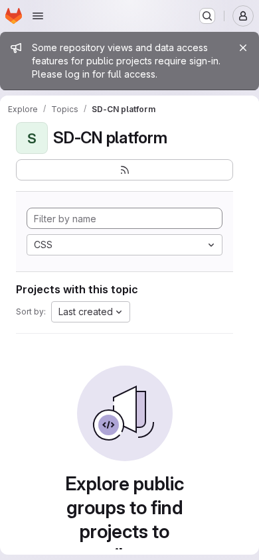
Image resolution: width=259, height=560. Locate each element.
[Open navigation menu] (37, 16)
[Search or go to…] (207, 16)
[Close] (243, 48)
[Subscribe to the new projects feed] (124, 169)
